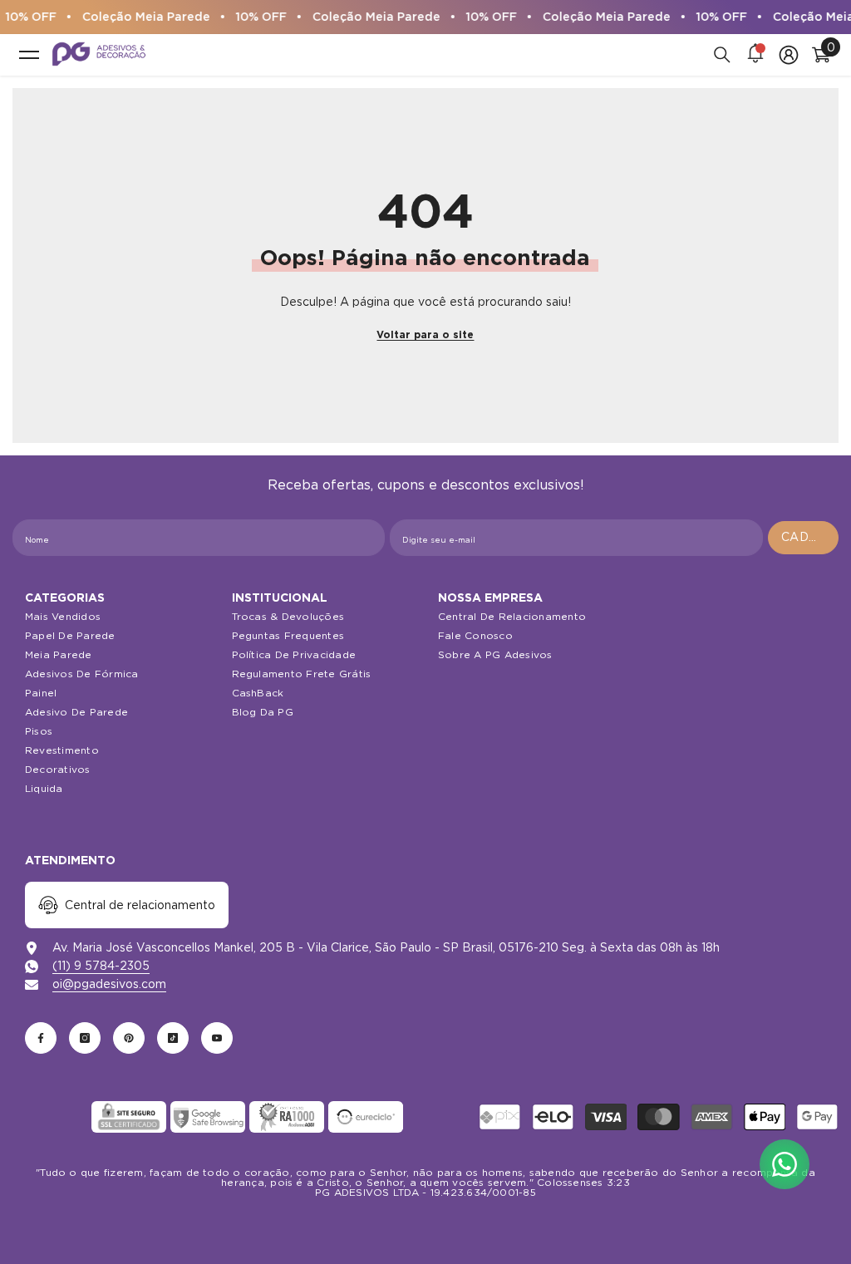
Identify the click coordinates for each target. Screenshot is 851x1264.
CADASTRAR (810, 536)
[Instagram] (85, 1038)
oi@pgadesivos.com (109, 984)
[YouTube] (217, 1038)
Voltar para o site (425, 334)
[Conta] (788, 54)
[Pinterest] (129, 1038)
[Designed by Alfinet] (425, 1222)
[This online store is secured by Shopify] (49, 1117)
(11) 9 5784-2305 (101, 965)
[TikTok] (173, 1038)
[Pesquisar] (722, 55)
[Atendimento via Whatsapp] (784, 1164)
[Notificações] (755, 54)
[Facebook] (41, 1038)
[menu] (29, 55)
